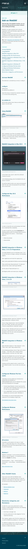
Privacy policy (5, 540)
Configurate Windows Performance (11, 68)
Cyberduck (6, 489)
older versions (22, 7)
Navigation (25, 3)
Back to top (25, 77)
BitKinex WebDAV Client (9, 487)
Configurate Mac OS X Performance (11, 55)
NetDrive (6, 491)
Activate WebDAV (6, 49)
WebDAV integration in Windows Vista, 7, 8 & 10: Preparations (13, 58)
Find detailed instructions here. (9, 400)
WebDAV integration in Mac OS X (10, 53)
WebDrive (6, 493)
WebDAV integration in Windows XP (11, 64)
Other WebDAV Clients (8, 70)
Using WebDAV (6, 51)
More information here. (7, 466)
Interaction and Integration (13, 39)
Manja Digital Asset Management (5, 3)
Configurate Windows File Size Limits (11, 66)
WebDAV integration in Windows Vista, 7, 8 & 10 (13, 61)
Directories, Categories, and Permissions (12, 72)
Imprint (3, 538)
